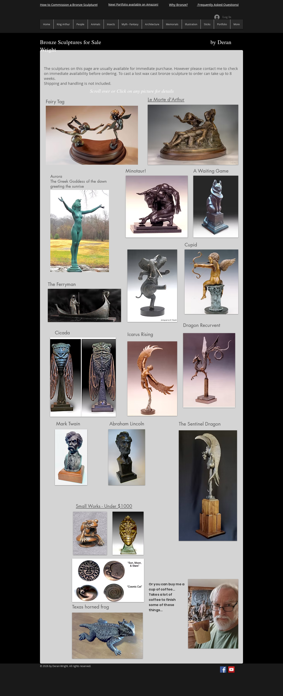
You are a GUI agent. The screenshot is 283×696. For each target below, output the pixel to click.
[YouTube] (231, 669)
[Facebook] (223, 669)
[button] (92, 135)
